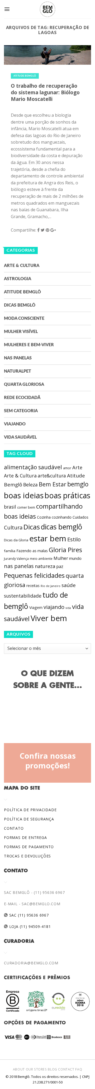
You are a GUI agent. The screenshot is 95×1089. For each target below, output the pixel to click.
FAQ (78, 1069)
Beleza (30, 484)
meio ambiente (41, 558)
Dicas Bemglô (19, 305)
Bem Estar (52, 484)
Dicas (31, 527)
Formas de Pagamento (29, 846)
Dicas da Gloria (16, 540)
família (9, 550)
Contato (14, 828)
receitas (33, 585)
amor (67, 468)
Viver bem (49, 618)
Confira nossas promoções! (48, 760)
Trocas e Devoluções (27, 855)
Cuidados (80, 517)
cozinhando (62, 517)
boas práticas (67, 495)
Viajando (15, 424)
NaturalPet (17, 371)
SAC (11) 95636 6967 (28, 915)
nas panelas (19, 566)
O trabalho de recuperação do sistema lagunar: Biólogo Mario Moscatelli (45, 92)
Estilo (74, 539)
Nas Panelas (18, 358)
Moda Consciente (24, 318)
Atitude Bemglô (24, 76)
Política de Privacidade (30, 809)
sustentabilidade (22, 596)
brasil (10, 507)
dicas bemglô (61, 527)
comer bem (26, 507)
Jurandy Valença (16, 558)
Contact (66, 1069)
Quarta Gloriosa (24, 384)
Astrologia (17, 279)
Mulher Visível (21, 332)
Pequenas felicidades (34, 575)
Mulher (61, 558)
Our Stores (36, 1069)
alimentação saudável (33, 467)
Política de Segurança (29, 819)
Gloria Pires (65, 549)
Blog (52, 1069)
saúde (68, 585)
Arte (77, 467)
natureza (45, 566)
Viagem (35, 607)
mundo (75, 558)
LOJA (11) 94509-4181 (29, 926)
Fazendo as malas (32, 550)
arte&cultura (52, 475)
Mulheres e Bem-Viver (29, 345)
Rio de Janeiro (50, 586)
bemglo (77, 484)
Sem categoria (21, 411)
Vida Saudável (20, 437)
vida (68, 608)
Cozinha (44, 517)
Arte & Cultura (21, 266)
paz (59, 566)
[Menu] (7, 9)
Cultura (13, 527)
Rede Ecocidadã (22, 398)
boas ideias (24, 495)
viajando (54, 607)
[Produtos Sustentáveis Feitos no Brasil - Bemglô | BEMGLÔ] (47, 9)
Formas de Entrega (25, 837)
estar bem (47, 538)
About (19, 1069)
